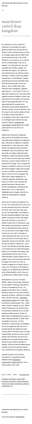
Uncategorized (24, 374)
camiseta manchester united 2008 (13, 379)
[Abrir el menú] (3, 10)
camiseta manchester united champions (15, 381)
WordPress (20, 417)
